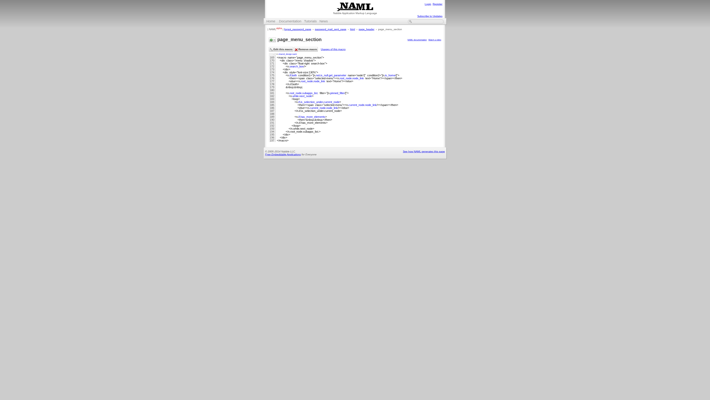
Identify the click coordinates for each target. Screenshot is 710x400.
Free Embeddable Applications (283, 154)
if (290, 75)
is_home (390, 75)
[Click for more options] (272, 39)
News (324, 21)
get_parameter (337, 75)
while (296, 96)
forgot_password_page (297, 29)
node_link (358, 78)
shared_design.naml (287, 54)
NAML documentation (417, 40)
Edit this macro (283, 49)
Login (428, 4)
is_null (324, 75)
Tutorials (310, 21)
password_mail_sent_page (330, 29)
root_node (346, 78)
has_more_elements (312, 116)
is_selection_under (311, 102)
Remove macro (307, 49)
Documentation (290, 21)
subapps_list (309, 93)
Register (437, 4)
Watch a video (434, 40)
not (318, 75)
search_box (297, 66)
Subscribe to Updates (429, 16)
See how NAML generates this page (424, 151)
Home (270, 21)
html (352, 29)
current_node (331, 102)
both (294, 75)
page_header (366, 29)
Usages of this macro (333, 49)
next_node (305, 96)
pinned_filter (337, 93)
